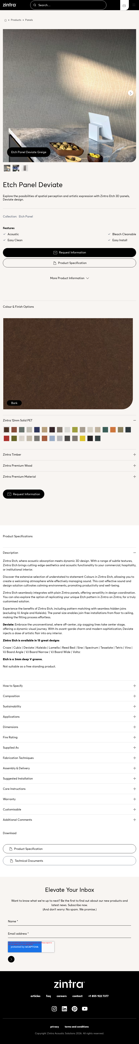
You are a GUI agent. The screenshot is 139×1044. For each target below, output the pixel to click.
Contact (77, 996)
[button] (69, 420)
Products (16, 20)
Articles (35, 996)
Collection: (10, 216)
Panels (29, 20)
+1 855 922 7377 (98, 996)
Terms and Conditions (77, 1026)
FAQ (48, 996)
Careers (62, 996)
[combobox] (68, 5)
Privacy (54, 1026)
